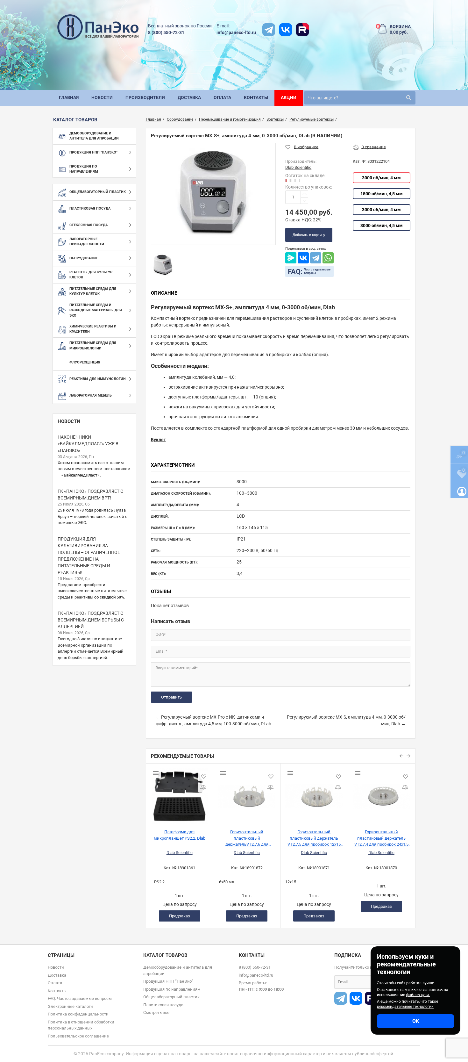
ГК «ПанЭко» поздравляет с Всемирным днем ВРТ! (90, 494)
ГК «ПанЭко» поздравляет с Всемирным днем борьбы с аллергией (91, 620)
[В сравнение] (369, 147)
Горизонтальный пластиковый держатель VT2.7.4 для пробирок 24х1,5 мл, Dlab (381, 837)
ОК (415, 1021)
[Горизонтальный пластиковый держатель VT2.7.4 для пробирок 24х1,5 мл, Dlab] (381, 794)
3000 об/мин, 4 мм (381, 177)
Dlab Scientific (180, 852)
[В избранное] (301, 147)
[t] (268, 29)
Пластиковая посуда (163, 1004)
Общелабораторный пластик (171, 996)
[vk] (285, 29)
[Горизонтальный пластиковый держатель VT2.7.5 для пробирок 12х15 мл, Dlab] (313, 794)
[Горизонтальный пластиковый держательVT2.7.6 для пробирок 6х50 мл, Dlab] (246, 794)
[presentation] (402, 756)
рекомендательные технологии (405, 1006)
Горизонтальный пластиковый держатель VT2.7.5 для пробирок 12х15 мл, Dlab (314, 837)
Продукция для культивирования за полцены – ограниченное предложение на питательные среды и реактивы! (89, 555)
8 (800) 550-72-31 (166, 32)
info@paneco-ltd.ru (236, 32)
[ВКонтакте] (303, 257)
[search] (408, 97)
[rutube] (302, 29)
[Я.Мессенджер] (290, 257)
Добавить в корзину (309, 235)
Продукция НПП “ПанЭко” (168, 981)
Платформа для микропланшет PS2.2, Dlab (179, 835)
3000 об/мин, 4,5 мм (381, 225)
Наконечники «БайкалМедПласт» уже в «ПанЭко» (88, 443)
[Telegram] (315, 257)
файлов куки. (418, 995)
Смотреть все (156, 1012)
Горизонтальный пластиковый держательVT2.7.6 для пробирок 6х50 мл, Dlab (246, 837)
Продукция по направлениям (172, 989)
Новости (69, 421)
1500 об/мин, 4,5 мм (381, 193)
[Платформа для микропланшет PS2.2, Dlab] (179, 794)
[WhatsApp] (328, 257)
